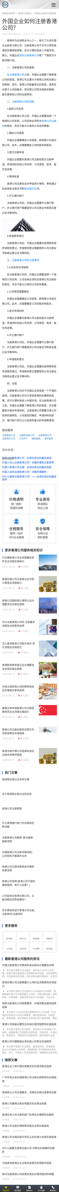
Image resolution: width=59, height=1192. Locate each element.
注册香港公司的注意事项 (25, 260)
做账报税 (36, 438)
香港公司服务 (24, 13)
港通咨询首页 (8, 13)
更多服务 (48, 438)
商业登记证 (30, 188)
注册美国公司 (44, 435)
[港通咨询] (17, 4)
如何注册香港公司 (29, 55)
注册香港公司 (8, 435)
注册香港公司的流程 (23, 101)
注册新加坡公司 (26, 435)
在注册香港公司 (15, 74)
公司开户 (23, 438)
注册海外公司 (8, 438)
